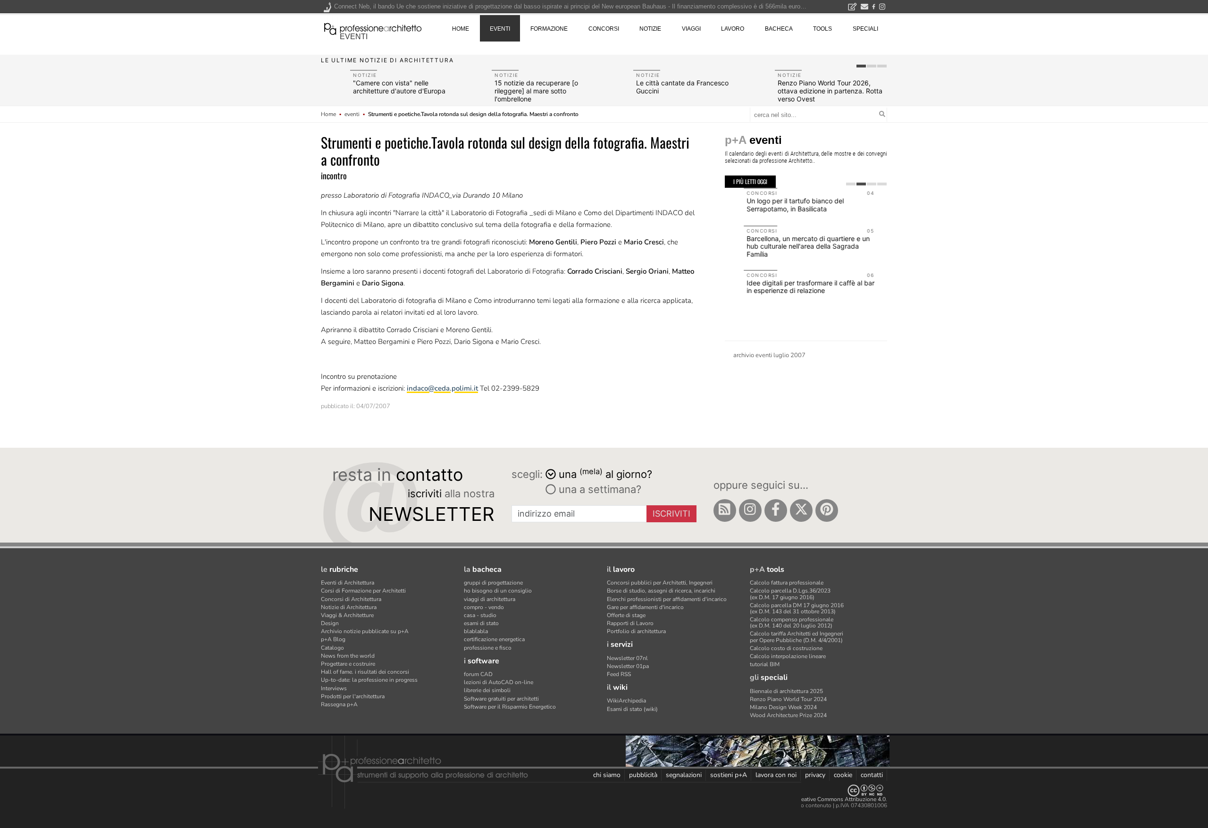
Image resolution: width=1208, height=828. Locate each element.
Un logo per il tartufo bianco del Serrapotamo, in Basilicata (776, 205)
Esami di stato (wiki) (632, 709)
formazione (549, 28)
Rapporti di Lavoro (630, 623)
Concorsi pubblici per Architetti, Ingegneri (660, 582)
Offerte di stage (626, 615)
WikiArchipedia (626, 700)
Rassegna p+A (339, 704)
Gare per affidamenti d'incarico (645, 607)
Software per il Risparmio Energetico (510, 707)
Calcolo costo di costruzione (786, 648)
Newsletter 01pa (628, 666)
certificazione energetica (494, 639)
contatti (872, 774)
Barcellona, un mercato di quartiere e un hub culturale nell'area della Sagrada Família (789, 246)
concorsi (603, 28)
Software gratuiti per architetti (501, 699)
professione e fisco (488, 648)
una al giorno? (605, 473)
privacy (815, 774)
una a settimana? (598, 489)
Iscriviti (671, 514)
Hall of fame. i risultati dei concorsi (365, 672)
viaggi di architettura (489, 599)
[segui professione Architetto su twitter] (801, 510)
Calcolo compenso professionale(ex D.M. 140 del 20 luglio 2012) (791, 622)
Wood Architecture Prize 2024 (788, 715)
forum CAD (478, 674)
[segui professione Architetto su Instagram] (750, 510)
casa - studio (480, 615)
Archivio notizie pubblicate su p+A (365, 631)
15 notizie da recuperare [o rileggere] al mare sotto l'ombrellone (536, 91)
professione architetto (373, 28)
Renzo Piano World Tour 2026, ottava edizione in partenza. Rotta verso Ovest (830, 91)
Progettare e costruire (348, 664)
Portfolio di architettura (636, 631)
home (460, 28)
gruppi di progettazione (493, 582)
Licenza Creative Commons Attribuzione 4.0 (830, 799)
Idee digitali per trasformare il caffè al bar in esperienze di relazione (792, 287)
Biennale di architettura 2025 (786, 691)
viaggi (691, 28)
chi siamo (607, 774)
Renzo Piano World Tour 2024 (788, 699)
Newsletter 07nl (627, 658)
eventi (354, 37)
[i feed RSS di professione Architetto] (724, 510)
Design (330, 623)
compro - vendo (484, 607)
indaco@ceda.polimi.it (442, 388)
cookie (843, 774)
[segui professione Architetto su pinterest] (826, 510)
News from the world (348, 656)
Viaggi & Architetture (347, 615)
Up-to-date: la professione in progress (369, 680)
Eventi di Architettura (347, 582)
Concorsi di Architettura (351, 599)
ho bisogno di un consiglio (498, 590)
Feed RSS (619, 674)
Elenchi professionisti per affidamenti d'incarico (667, 599)
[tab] (861, 66)
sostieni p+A (728, 774)
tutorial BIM (765, 664)
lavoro (732, 28)
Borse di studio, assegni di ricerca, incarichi (661, 590)
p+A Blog (333, 639)
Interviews (334, 688)
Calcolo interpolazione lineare (788, 656)
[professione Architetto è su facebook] (775, 510)
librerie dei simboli (487, 690)
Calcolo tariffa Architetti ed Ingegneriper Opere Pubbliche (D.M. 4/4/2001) (796, 637)
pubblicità (643, 774)
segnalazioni (684, 774)
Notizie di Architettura (349, 607)
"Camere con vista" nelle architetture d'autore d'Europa (399, 87)
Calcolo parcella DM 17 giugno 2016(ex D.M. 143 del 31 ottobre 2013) (797, 608)
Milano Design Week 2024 (783, 707)
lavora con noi (776, 774)
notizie (650, 28)
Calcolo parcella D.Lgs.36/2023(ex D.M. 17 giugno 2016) (790, 594)
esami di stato (481, 623)
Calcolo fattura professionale (786, 582)
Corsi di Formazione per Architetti (363, 590)
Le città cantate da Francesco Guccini (682, 87)
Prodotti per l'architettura (353, 696)
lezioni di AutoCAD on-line (498, 682)
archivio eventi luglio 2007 (769, 355)
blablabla (476, 631)
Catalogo (332, 648)
